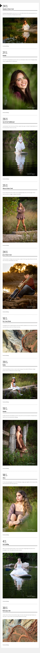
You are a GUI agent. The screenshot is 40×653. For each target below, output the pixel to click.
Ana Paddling (6, 544)
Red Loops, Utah (6, 610)
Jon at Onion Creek (7, 254)
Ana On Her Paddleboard (8, 122)
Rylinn (4, 365)
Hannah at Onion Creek (8, 9)
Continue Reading (6, 46)
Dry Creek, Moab (7, 321)
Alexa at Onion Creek (8, 188)
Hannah (4, 55)
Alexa (4, 477)
